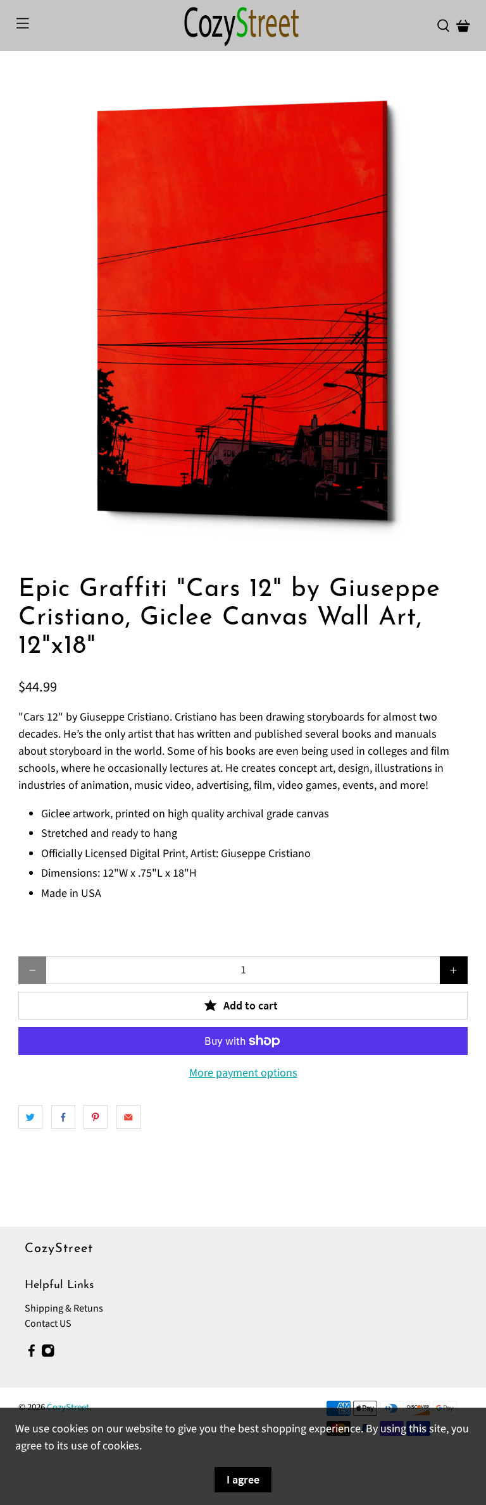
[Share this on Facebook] (63, 1117)
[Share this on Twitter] (30, 1117)
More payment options (243, 1073)
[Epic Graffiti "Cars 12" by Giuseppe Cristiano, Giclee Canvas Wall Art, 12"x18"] (243, 313)
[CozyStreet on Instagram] (48, 1355)
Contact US (48, 1324)
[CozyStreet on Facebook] (32, 1355)
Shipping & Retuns (64, 1308)
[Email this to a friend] (128, 1117)
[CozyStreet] (243, 25)
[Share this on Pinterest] (96, 1117)
